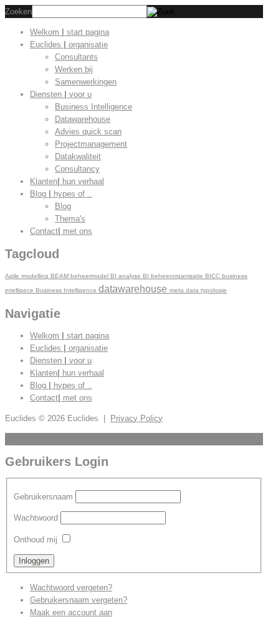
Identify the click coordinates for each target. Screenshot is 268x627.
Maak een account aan (71, 612)
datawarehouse (134, 288)
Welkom (69, 32)
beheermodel (90, 275)
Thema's (70, 218)
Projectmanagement (91, 144)
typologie (214, 290)
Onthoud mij (35, 539)
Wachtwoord (36, 517)
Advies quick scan (88, 131)
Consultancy (77, 169)
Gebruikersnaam (43, 496)
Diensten (61, 94)
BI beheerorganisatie (174, 275)
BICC (213, 275)
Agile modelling (27, 275)
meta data (185, 290)
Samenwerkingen (86, 81)
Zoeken (18, 11)
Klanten (67, 181)
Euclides (69, 44)
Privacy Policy (136, 418)
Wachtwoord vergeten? (71, 587)
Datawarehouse (82, 119)
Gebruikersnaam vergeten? (78, 600)
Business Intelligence (93, 106)
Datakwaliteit (78, 156)
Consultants (76, 57)
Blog (61, 193)
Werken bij (74, 69)
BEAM (60, 275)
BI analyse (126, 275)
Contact (61, 231)
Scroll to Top (27, 439)
